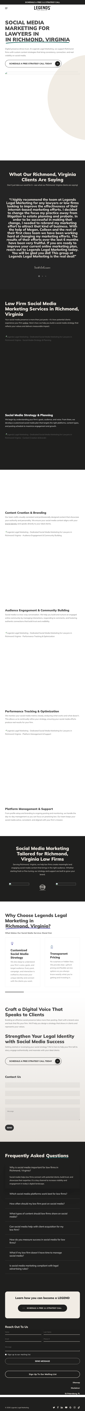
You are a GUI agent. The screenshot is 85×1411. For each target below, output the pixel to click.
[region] (42, 232)
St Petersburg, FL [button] (72, 1393)
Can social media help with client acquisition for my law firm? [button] (36, 1228)
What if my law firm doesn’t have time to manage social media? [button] (36, 1254)
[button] (6, 8)
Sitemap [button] (76, 1382)
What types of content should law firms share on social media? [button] (38, 1215)
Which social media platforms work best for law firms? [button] (38, 1193)
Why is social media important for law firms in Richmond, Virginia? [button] (34, 1169)
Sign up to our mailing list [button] (43, 1374)
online (25, 323)
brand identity (11, 524)
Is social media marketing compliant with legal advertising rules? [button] (34, 1267)
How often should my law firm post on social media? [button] (37, 1203)
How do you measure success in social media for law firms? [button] (37, 1241)
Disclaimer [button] (75, 1388)
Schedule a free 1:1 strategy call (42, 2)
